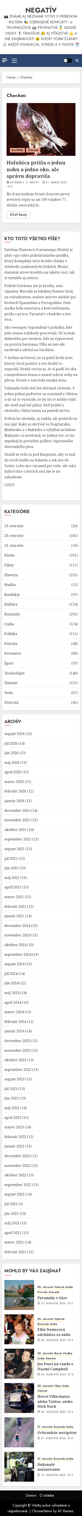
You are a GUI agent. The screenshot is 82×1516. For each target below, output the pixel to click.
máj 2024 (11, 992)
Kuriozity (12, 614)
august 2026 (14, 733)
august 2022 (14, 1194)
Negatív (41, 10)
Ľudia (9, 624)
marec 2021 (14, 1242)
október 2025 (15, 829)
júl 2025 (10, 858)
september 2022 (17, 1184)
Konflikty (17, 150)
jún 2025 (11, 868)
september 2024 (17, 954)
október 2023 (15, 1059)
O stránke (47, 1495)
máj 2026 (11, 762)
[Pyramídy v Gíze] (19, 1295)
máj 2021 (11, 1223)
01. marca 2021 (56, 182)
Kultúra (10, 604)
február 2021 (15, 1251)
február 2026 (15, 791)
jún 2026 (11, 752)
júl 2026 (10, 743)
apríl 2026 (12, 772)
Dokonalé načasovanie (48, 1467)
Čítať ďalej (18, 215)
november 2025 (17, 820)
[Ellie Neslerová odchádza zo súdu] (19, 1329)
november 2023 (17, 1050)
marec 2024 (14, 1011)
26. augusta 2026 (53, 1374)
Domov (31, 1495)
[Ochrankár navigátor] (19, 1432)
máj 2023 (11, 1107)
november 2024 (17, 935)
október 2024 (15, 944)
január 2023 (14, 1146)
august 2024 (14, 964)
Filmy (9, 565)
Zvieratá (33, 150)
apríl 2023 (12, 1117)
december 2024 (17, 925)
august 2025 (14, 848)
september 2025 (17, 839)
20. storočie (13, 535)
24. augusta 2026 (53, 1412)
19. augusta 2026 (53, 1475)
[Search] (77, 60)
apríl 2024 (12, 1002)
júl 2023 (10, 1088)
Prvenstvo (12, 653)
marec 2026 (14, 781)
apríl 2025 (12, 887)
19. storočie (13, 525)
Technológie (14, 673)
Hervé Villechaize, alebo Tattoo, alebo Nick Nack (55, 1401)
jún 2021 (11, 1213)
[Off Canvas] (4, 60)
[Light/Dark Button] (67, 60)
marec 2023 (14, 1127)
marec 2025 (14, 896)
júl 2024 (10, 973)
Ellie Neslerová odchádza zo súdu (53, 1332)
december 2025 (17, 810)
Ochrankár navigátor (57, 1432)
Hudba (10, 584)
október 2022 (15, 1175)
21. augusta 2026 (53, 1438)
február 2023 (15, 1136)
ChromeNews (42, 1511)
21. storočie (13, 545)
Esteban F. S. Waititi (24, 182)
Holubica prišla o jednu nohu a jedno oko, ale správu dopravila (36, 169)
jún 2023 (11, 1098)
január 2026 (14, 800)
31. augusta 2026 (53, 1303)
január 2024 (14, 1031)
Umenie (10, 682)
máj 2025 (11, 877)
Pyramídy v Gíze (52, 1297)
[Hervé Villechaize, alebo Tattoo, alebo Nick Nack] (19, 1398)
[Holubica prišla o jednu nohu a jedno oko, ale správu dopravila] (41, 129)
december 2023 (17, 1040)
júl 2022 (10, 1203)
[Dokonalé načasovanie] (19, 1467)
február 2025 (15, 906)
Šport (9, 663)
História (11, 575)
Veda (8, 692)
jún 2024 (11, 983)
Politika (10, 633)
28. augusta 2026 (53, 1340)
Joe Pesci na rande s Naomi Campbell (55, 1366)
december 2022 (17, 1155)
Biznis (9, 555)
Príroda (10, 643)
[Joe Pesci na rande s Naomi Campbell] (19, 1364)
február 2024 (15, 1021)
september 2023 (17, 1069)
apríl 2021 (12, 1232)
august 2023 (14, 1079)
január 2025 (14, 916)
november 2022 (17, 1165)
